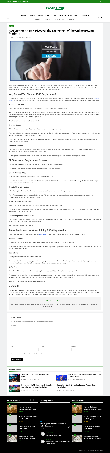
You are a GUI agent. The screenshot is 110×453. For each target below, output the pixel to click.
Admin (24, 379)
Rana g (72, 379)
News (47, 15)
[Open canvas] (8, 18)
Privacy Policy (60, 20)
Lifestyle (21, 421)
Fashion (84, 15)
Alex (12, 37)
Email (43, 347)
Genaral (21, 431)
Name (13, 347)
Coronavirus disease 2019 (54, 435)
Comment (14, 325)
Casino (11, 26)
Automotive (49, 433)
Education (62, 15)
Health (37, 20)
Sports (40, 15)
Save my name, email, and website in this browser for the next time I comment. (35, 354)
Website (73, 347)
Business (32, 15)
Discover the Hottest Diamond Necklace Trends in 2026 (28, 409)
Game (76, 15)
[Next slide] (102, 1)
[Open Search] (99, 17)
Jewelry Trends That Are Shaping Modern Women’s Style (27, 438)
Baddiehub (71, 20)
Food (70, 15)
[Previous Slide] (99, 1)
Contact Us (48, 20)
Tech (54, 15)
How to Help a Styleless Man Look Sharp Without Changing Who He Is (28, 419)
